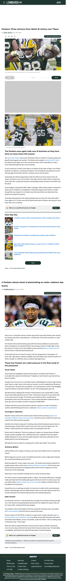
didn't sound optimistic (12, 511)
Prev (9, 78)
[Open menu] (4, 2)
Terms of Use (11, 566)
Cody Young (8, 32)
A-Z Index (10, 569)
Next (56, 78)
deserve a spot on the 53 (51, 348)
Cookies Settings (23, 569)
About (8, 560)
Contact (33, 560)
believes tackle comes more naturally (28, 482)
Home (6, 268)
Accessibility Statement (51, 566)
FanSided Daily (22, 563)
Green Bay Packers (14, 158)
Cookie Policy (22, 566)
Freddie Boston (9, 289)
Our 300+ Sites (49, 560)
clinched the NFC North (51, 160)
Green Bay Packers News (17, 268)
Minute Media (10, 573)
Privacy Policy (48, 563)
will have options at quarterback (46, 408)
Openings (21, 560)
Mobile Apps (11, 563)
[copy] (15, 36)
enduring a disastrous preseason (37, 465)
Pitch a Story (35, 563)
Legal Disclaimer (36, 566)
